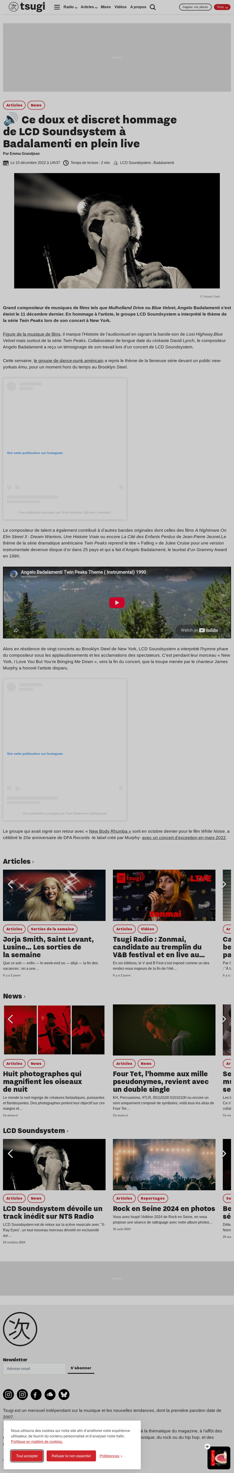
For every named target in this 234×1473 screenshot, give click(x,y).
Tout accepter (27, 1455)
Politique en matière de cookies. (37, 1441)
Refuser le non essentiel (71, 1455)
